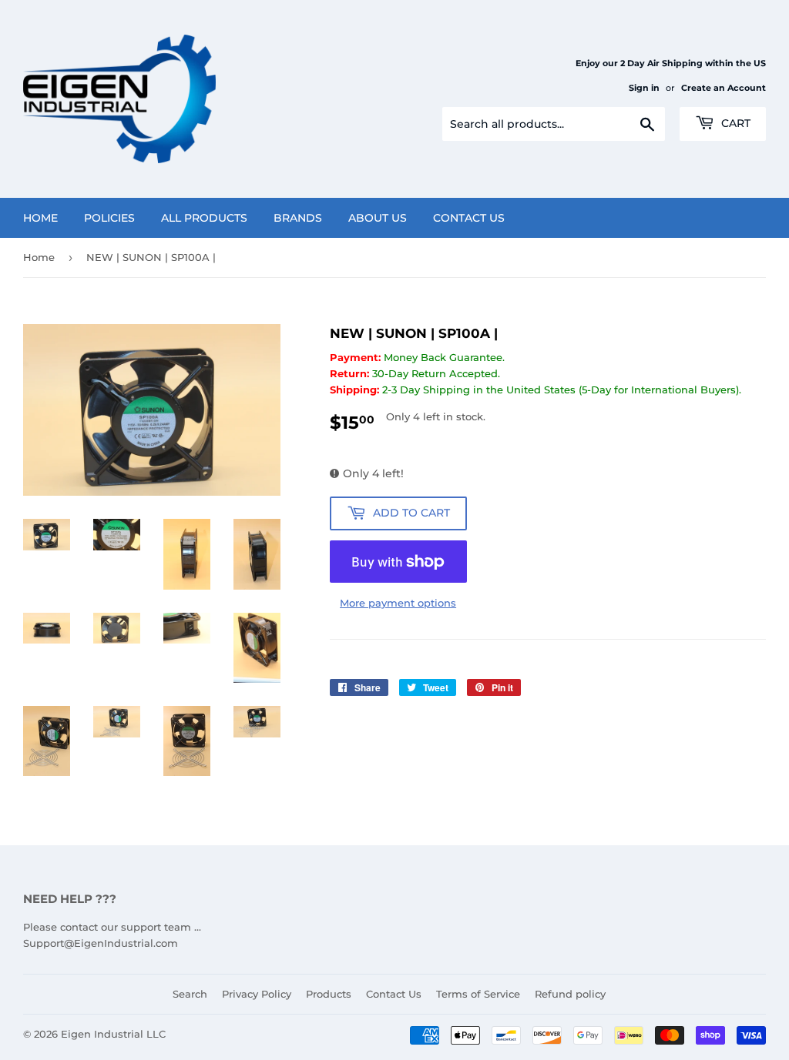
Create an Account (723, 87)
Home (40, 218)
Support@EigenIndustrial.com (100, 943)
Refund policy (570, 994)
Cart (734, 123)
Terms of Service (478, 994)
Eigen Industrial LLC (113, 1034)
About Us (377, 218)
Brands (298, 218)
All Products (204, 218)
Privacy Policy (256, 994)
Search (190, 994)
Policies (109, 218)
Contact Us (469, 218)
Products (328, 994)
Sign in (644, 87)
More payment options (398, 603)
